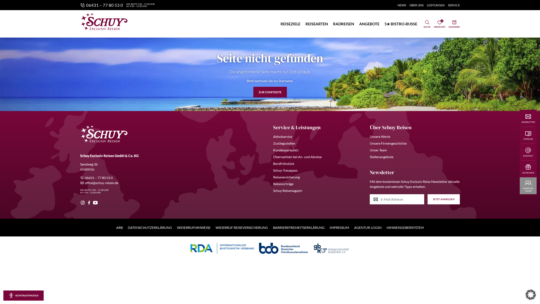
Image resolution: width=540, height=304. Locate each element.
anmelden (444, 199)
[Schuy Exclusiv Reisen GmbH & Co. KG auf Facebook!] (89, 202)
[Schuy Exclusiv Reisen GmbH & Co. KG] (104, 21)
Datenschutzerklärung (150, 227)
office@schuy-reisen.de (101, 183)
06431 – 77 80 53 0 (99, 178)
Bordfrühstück (283, 164)
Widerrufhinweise (194, 227)
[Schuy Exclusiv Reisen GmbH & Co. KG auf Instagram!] (82, 202)
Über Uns (416, 5)
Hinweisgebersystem (405, 227)
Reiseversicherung (286, 177)
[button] (530, 294)
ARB (119, 227)
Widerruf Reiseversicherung (242, 227)
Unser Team (378, 150)
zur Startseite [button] (270, 92)
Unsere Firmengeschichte (388, 143)
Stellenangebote (381, 157)
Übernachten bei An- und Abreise (297, 157)
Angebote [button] (369, 24)
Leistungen (436, 5)
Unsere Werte (380, 136)
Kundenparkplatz (285, 150)
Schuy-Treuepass (285, 170)
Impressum (339, 227)
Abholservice (282, 136)
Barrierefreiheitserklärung (299, 227)
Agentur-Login (368, 227)
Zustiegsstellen (284, 143)
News (402, 5)
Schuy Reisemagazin (287, 191)
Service (454, 5)
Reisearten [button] (316, 24)
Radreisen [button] (343, 24)
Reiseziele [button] (290, 24)
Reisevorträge (283, 184)
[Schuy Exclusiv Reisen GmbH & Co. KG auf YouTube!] (95, 202)
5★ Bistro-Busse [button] (401, 24)
